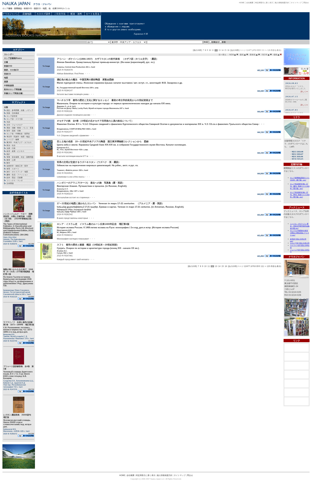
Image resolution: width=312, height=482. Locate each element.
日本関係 (10, 183)
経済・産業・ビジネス (15, 151)
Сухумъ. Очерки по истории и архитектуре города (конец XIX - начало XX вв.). (98, 248)
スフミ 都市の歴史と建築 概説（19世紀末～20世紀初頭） (90, 244)
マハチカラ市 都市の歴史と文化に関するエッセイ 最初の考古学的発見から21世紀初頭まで (106, 100)
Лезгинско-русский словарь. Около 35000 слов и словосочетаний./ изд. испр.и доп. (17, 423)
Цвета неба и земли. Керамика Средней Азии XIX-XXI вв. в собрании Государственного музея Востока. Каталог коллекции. (121, 145)
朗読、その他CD (11, 70)
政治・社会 (10, 145)
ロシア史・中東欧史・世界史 (18, 134)
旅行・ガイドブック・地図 (17, 172)
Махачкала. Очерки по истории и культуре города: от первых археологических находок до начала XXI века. (114, 103)
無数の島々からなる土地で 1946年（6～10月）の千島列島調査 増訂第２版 (18, 271)
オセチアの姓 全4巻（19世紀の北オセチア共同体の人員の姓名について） (95, 120)
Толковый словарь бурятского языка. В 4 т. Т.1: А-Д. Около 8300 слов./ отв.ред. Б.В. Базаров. (17, 375)
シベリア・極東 (12, 139)
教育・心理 (10, 160)
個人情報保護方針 (282, 3)
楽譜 (6, 81)
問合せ (306, 3)
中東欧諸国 (9, 85)
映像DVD (8, 66)
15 (225, 50)
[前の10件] (197, 50)
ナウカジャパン (11, 14)
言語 (8, 122)
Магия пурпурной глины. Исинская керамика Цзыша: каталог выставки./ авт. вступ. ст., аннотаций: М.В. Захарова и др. (120, 83)
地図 (6, 78)
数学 (8, 163)
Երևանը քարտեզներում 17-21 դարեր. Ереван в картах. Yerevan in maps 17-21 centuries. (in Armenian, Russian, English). (120, 207)
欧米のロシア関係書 (13, 89)
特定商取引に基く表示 (264, 3)
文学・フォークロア (14, 125)
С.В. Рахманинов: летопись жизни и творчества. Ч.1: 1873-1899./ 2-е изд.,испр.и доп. (17, 329)
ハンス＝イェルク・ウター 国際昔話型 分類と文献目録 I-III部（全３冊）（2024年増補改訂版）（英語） (18, 217)
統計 (8, 154)
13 (220, 50)
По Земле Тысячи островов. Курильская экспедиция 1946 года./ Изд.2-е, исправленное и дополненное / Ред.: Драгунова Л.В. (18, 281)
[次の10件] (234, 50)
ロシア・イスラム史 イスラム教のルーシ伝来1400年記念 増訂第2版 (93, 224)
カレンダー (9, 54)
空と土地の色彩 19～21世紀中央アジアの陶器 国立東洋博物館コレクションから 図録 (103, 141)
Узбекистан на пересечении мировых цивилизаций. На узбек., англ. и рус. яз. (97, 165)
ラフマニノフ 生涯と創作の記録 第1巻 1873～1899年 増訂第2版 (18, 323)
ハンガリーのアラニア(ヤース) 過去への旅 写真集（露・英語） (92, 182)
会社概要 (249, 3)
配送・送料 (76, 14)
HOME (241, 3)
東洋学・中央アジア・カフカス (19, 142)
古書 (6, 62)
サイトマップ (296, 3)
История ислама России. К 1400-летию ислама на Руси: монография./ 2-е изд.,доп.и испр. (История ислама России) (118, 227)
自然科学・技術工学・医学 (17, 166)
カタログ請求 (43, 14)
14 (222, 50)
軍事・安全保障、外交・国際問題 (19, 157)
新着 (224, 42)
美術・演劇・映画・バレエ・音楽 (19, 128)
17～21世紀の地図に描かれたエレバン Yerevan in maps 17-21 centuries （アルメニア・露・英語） (111, 203)
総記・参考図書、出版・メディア (19, 110)
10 (210, 50)
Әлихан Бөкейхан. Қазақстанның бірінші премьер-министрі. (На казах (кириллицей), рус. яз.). (106, 62)
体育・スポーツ (12, 169)
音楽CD (7, 74)
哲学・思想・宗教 (13, 131)
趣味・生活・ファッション (17, 175)
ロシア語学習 (11, 116)
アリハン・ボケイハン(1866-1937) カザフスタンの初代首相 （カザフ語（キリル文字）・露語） (107, 59)
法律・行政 (10, 148)
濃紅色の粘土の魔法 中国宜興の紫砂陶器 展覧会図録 (87, 79)
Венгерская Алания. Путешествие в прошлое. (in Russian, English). (92, 186)
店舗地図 (27, 14)
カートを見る (92, 14)
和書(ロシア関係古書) (13, 93)
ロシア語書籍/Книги (13, 58)
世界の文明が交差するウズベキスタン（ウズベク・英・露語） (90, 162)
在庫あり (215, 42)
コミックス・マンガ (14, 180)
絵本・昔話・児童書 (14, 177)
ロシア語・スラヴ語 (14, 119)
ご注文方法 (59, 14)
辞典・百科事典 (12, 113)
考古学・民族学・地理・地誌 (18, 137)
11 (213, 50)
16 (228, 50)
